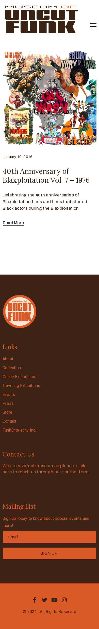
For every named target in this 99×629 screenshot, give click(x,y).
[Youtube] (54, 600)
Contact (9, 421)
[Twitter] (44, 600)
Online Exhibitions (19, 376)
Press (8, 403)
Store (7, 412)
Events (9, 394)
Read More (13, 223)
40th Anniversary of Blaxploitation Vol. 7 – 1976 (46, 176)
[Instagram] (64, 600)
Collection (12, 367)
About (8, 358)
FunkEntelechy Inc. (19, 430)
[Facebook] (34, 600)
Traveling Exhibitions (21, 385)
